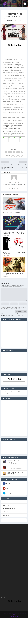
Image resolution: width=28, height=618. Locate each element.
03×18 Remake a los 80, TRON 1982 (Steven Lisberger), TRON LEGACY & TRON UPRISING (13, 233)
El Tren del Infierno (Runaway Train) (12, 212)
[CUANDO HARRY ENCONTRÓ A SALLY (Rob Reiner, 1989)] (4, 473)
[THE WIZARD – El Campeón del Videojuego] (4, 461)
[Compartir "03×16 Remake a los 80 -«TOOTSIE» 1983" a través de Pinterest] (16, 151)
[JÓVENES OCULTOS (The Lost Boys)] (4, 467)
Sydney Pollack (8, 67)
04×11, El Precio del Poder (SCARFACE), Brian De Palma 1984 (14, 253)
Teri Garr (22, 130)
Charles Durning (9, 130)
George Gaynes (16, 130)
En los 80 (5, 501)
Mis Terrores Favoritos (17, 468)
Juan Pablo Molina (14, 19)
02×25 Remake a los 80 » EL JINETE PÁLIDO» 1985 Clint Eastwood (14, 274)
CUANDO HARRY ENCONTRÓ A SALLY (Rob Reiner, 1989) (15, 473)
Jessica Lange (18, 65)
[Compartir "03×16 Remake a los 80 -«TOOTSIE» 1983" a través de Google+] (11, 151)
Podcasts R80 (10, 20)
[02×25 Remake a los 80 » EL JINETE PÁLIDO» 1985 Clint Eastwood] (14, 264)
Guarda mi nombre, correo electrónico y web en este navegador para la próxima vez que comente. (13, 308)
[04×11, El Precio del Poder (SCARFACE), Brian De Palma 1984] (14, 243)
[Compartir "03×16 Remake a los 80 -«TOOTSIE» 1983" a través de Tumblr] (14, 151)
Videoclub (5, 515)
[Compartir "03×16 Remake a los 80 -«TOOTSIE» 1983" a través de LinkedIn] (19, 151)
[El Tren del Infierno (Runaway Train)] (14, 203)
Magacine (5, 505)
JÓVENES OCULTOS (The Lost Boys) (15, 466)
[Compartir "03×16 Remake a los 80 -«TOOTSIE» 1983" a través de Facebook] (5, 151)
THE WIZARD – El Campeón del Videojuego (14, 461)
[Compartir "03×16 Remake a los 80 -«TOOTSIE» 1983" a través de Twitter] (8, 151)
